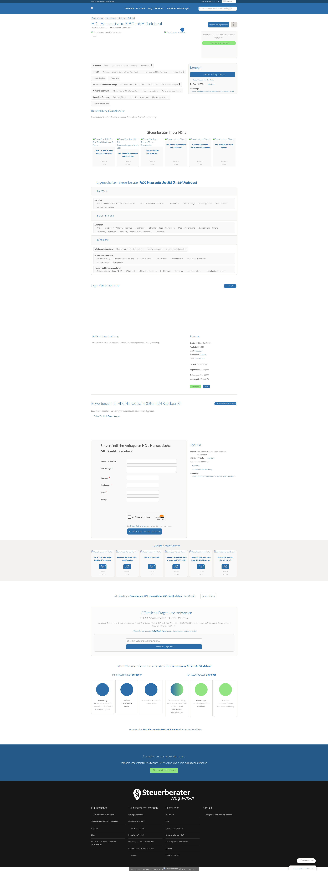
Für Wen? (101, 191)
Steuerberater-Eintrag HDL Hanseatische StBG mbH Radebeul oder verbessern (177, 706)
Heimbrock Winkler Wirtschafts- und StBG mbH (176, 558)
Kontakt (206, 386)
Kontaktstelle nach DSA (175, 835)
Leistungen (102, 240)
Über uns (159, 8)
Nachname (105, 485)
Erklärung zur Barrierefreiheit (177, 842)
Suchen (235, 9)
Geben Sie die (107, 416)
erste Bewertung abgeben (219, 43)
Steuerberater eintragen (178, 8)
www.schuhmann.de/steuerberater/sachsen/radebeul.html (213, 92)
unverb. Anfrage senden (218, 25)
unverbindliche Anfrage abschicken (145, 532)
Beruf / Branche (105, 216)
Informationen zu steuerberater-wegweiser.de (103, 843)
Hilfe (219, 1)
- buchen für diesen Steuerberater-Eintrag (225, 704)
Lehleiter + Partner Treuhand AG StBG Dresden (201, 558)
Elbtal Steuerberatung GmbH (224, 146)
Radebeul (198, 351)
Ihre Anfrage (106, 469)
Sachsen (203, 355)
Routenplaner (231, 286)
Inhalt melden (208, 596)
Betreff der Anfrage (108, 461)
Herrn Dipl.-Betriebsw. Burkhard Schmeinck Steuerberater (103, 559)
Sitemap (169, 849)
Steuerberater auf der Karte (203, 80)
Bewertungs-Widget (136, 835)
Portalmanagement (173, 855)
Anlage (103, 500)
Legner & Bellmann (151, 557)
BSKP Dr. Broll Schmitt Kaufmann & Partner (104, 152)
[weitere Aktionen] (234, 24)
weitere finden (126, 704)
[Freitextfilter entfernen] (230, 8)
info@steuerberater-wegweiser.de (218, 815)
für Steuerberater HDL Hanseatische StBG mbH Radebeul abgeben (102, 705)
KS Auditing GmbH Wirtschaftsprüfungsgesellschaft (200, 147)
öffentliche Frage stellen (165, 647)
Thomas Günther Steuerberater (152, 152)
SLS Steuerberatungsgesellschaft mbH (128, 155)
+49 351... (200, 84)
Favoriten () (304, 868)
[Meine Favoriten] (194, 8)
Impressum (170, 815)
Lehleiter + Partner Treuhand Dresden (127, 558)
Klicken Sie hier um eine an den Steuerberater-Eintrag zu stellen (165, 631)
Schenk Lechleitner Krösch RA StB (225, 558)
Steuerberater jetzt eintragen (165, 770)
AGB (167, 821)
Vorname (105, 478)
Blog (150, 8)
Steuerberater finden (135, 8)
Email (103, 492)
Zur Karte (195, 466)
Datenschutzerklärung (138, 526)
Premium (231, 135)
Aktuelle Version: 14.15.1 (188, 869)
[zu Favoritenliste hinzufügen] (94, 34)
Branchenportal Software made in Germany (146, 869)
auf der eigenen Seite (201, 704)
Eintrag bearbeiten (135, 815)
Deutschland (199, 359)
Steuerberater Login (208, 1)
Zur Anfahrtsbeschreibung (202, 470)
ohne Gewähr (189, 596)
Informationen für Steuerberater (140, 842)
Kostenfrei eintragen (136, 821)
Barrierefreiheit (307, 861)
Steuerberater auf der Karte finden (104, 821)
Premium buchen (137, 828)
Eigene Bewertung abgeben (226, 403)
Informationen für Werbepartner (141, 849)
